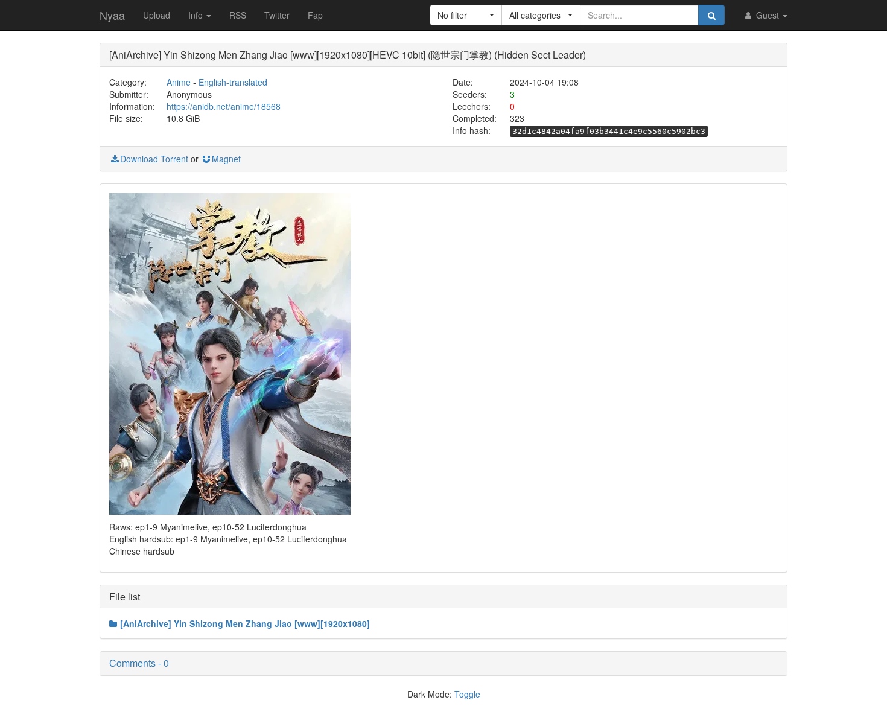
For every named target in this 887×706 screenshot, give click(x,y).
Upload (156, 15)
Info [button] (196, 15)
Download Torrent (154, 159)
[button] (466, 15)
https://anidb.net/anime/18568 (224, 106)
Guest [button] (767, 15)
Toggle (467, 694)
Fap (315, 15)
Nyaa (112, 15)
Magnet (226, 159)
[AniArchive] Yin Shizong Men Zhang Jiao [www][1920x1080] (245, 623)
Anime (179, 82)
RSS (237, 15)
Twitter (277, 15)
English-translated (233, 82)
